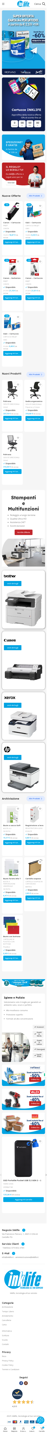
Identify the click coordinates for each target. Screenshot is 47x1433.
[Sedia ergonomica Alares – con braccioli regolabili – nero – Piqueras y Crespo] (34, 390)
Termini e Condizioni (10, 1369)
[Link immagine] (23, 1279)
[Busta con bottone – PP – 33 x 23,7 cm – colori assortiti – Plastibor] (12, 925)
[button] (3, 42)
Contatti (5, 1344)
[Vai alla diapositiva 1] (21, 72)
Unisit (5, 407)
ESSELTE (28, 831)
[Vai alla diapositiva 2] (23, 72)
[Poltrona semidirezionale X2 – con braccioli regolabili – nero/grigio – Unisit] (12, 443)
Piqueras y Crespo (32, 407)
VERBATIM (8, 1187)
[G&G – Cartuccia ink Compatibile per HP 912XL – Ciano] (34, 211)
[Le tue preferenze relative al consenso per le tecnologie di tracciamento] (44, 1074)
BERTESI (28, 887)
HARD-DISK (8, 1184)
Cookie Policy (7, 1365)
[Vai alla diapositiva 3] (26, 72)
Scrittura (5, 1335)
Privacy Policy (7, 1360)
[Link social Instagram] (26, 1383)
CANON (6, 228)
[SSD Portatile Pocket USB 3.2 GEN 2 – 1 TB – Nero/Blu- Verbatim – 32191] (23, 1158)
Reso (4, 1356)
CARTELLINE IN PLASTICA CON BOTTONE (8, 941)
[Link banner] (23, 104)
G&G (27, 228)
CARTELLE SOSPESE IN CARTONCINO (34, 882)
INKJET (5, 225)
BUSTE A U (7, 828)
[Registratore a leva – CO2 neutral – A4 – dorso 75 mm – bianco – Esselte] (34, 814)
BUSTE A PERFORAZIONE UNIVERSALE (9, 883)
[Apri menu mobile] (3, 3)
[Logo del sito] (23, 3)
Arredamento (7, 1316)
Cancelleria (6, 1320)
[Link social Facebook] (21, 1383)
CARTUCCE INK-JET (32, 225)
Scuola (5, 1340)
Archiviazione (7, 1307)
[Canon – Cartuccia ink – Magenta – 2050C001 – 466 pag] (12, 211)
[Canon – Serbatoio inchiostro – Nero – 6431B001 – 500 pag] (12, 267)
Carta (4, 1324)
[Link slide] (23, 42)
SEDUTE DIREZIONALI (11, 404)
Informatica (7, 1331)
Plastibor (6, 947)
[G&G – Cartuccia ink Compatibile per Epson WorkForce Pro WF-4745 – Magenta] (12, 323)
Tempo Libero (8, 1311)
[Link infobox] (13, 1230)
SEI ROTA (6, 831)
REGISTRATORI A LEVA (33, 828)
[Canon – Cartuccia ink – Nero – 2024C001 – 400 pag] (34, 267)
